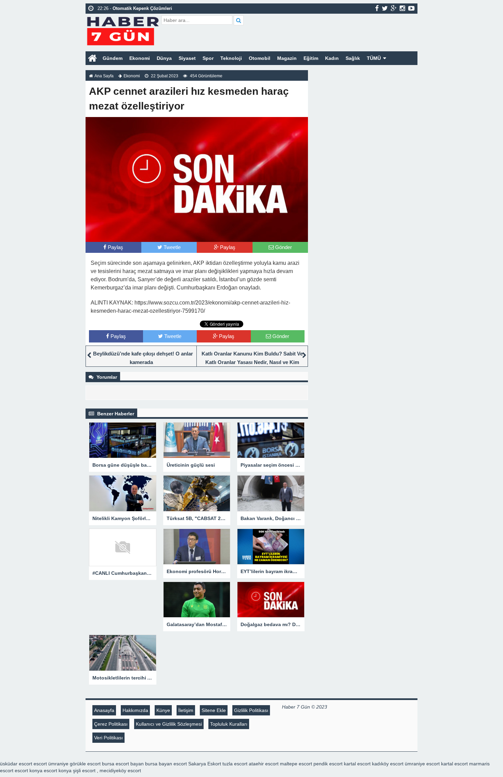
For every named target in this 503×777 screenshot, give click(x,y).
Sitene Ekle (214, 710)
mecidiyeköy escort (120, 770)
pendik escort (328, 763)
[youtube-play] (411, 8)
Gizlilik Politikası (251, 710)
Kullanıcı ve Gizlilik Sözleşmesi (169, 724)
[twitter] (385, 8)
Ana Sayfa (104, 76)
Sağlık (353, 58)
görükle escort (85, 763)
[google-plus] (394, 8)
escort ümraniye (51, 763)
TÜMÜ (374, 58)
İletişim (185, 710)
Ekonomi (139, 58)
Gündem (112, 58)
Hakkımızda (135, 710)
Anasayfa (104, 710)
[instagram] (402, 8)
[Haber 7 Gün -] (123, 30)
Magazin (287, 58)
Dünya (164, 58)
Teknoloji (231, 58)
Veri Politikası (108, 737)
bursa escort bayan (123, 763)
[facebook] (377, 8)
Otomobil (259, 58)
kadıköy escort (387, 763)
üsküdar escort (16, 763)
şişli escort (84, 770)
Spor (208, 58)
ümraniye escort (422, 763)
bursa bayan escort (166, 763)
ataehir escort (264, 763)
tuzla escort (234, 763)
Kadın (332, 58)
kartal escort (357, 763)
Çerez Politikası (111, 724)
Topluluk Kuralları (228, 724)
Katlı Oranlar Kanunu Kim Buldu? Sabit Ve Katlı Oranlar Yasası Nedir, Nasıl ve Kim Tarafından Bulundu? (252, 362)
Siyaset (187, 58)
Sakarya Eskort (204, 763)
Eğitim (311, 58)
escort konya (28, 770)
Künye (163, 710)
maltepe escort (296, 763)
